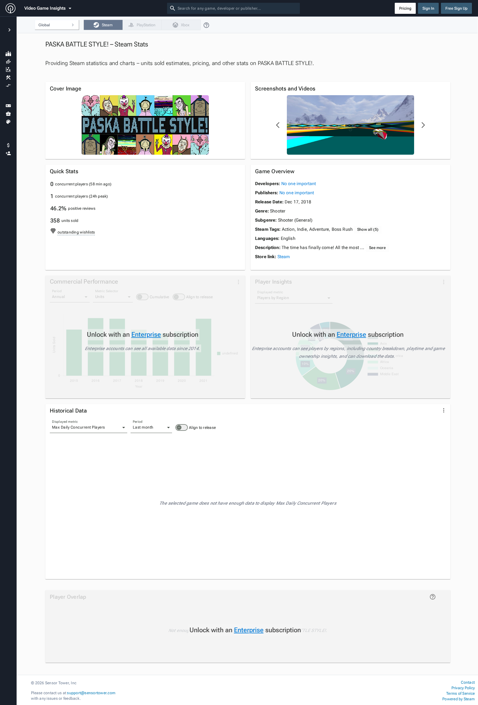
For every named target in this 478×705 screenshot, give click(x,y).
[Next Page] (423, 125)
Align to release (202, 427)
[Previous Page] (278, 125)
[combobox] (238, 8)
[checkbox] (103, 25)
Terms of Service (460, 693)
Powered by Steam (458, 699)
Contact (468, 682)
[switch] (181, 427)
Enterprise (146, 334)
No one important (298, 183)
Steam (283, 256)
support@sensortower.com (91, 693)
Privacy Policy (463, 688)
